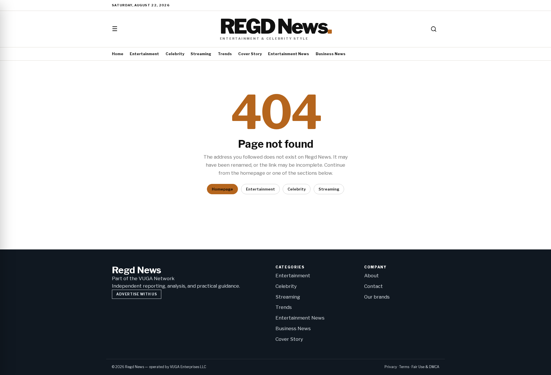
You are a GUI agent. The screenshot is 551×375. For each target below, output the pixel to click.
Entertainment (144, 53)
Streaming (201, 53)
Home (117, 53)
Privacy (391, 367)
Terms (404, 367)
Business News (331, 53)
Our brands (377, 297)
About (371, 275)
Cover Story (250, 53)
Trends (225, 53)
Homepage (222, 189)
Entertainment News (288, 53)
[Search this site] (433, 29)
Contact (373, 286)
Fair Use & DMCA (425, 367)
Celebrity (175, 53)
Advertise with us (136, 294)
